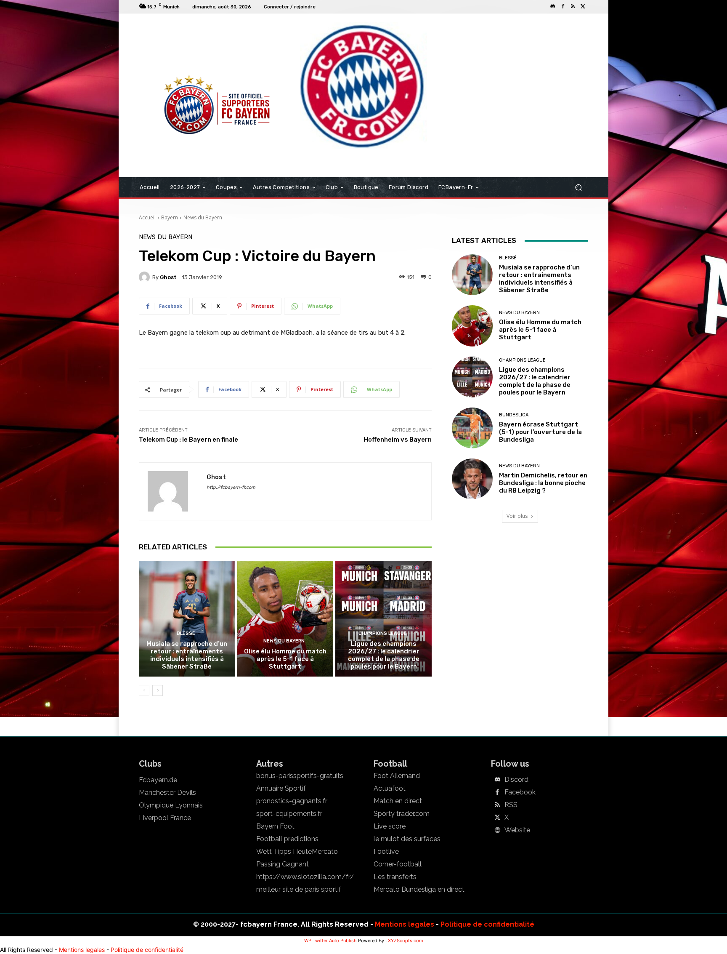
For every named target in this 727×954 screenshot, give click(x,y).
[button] (578, 187)
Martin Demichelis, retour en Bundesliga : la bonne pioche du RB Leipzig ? (543, 483)
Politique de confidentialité (487, 924)
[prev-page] (144, 690)
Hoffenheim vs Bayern (398, 439)
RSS (510, 805)
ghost (168, 277)
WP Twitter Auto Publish (330, 940)
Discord (516, 779)
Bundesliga (513, 415)
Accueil (147, 217)
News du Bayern (202, 217)
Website (517, 830)
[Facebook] (563, 7)
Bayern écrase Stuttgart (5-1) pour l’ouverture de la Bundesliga (540, 432)
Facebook (520, 792)
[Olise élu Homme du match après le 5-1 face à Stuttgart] (285, 618)
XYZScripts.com (405, 940)
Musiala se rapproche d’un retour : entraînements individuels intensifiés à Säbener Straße (186, 655)
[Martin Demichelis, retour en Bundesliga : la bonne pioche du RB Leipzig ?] (472, 478)
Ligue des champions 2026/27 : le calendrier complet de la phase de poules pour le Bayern (383, 655)
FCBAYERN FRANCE (184, 48)
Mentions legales (404, 924)
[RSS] (573, 7)
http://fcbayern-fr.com (231, 487)
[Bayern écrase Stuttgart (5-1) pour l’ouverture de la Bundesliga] (472, 428)
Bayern (169, 217)
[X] (583, 7)
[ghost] (145, 277)
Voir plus (517, 516)
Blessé (186, 633)
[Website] (497, 830)
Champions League (382, 633)
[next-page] (157, 690)
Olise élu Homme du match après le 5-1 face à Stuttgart (285, 659)
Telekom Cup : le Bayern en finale (188, 439)
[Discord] (553, 7)
